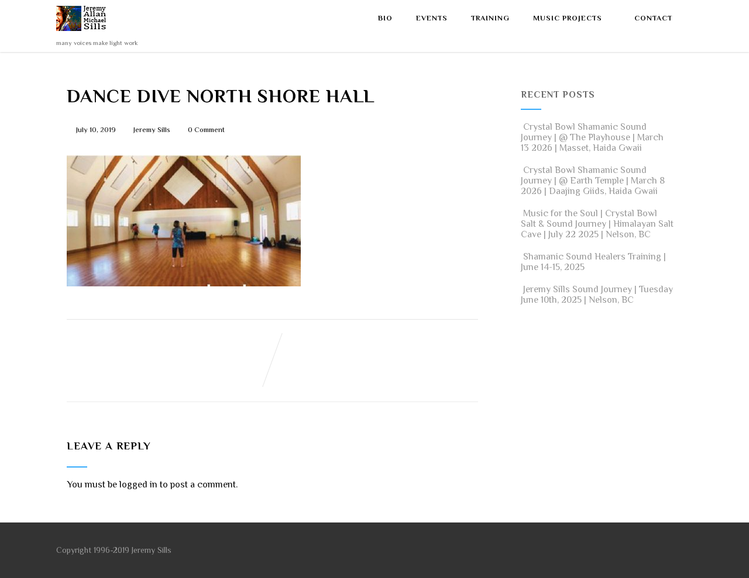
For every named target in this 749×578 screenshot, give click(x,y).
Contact (653, 18)
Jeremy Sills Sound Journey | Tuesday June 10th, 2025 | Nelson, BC (597, 294)
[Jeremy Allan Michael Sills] (83, 34)
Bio (385, 18)
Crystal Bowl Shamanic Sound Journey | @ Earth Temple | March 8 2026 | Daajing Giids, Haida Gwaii (593, 180)
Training (490, 18)
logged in (138, 484)
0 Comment (206, 129)
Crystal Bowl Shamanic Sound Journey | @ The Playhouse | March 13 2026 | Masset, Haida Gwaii (592, 137)
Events (432, 18)
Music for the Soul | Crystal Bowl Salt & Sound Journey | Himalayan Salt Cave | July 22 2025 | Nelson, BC (597, 224)
